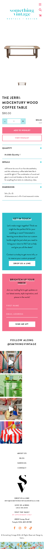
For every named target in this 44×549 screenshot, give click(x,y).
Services (22, 463)
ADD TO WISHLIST (22, 130)
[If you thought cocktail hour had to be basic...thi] (11, 432)
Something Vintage (22, 14)
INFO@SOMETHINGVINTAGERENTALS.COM (22, 501)
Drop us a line (22, 263)
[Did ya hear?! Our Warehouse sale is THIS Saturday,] (11, 409)
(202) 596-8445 (22, 508)
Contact (22, 468)
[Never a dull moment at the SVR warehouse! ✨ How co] (11, 362)
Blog (22, 458)
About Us (22, 453)
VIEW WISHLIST (22, 138)
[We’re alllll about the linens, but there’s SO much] (11, 385)
